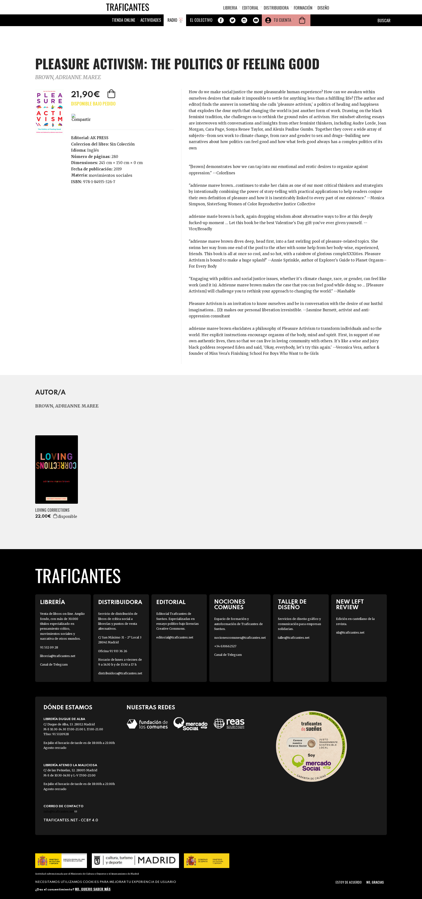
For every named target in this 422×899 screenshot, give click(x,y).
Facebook (221, 20)
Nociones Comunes (229, 604)
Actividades (150, 20)
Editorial (250, 8)
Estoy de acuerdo (349, 882)
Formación (303, 8)
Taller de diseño (292, 604)
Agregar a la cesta (111, 93)
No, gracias (375, 882)
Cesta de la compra (302, 20)
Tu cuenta (282, 20)
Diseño (323, 8)
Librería (52, 602)
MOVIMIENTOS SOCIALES (110, 175)
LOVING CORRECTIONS (52, 510)
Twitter (232, 20)
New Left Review (350, 604)
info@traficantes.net (60, 811)
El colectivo (201, 20)
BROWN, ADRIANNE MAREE (68, 77)
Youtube (256, 20)
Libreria (230, 8)
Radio (172, 20)
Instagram (244, 20)
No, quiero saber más (93, 888)
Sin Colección (122, 144)
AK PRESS (99, 138)
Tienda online (123, 20)
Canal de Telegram (54, 664)
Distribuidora (276, 8)
